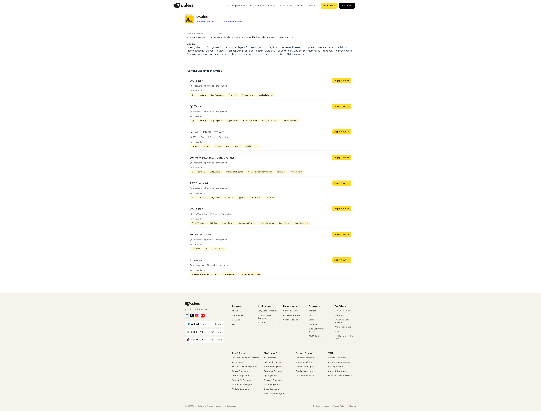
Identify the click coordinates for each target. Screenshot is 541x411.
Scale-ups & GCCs (266, 322)
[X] (192, 316)
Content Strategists (337, 371)
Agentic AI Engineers (242, 380)
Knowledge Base (342, 327)
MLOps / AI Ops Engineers (245, 366)
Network (313, 324)
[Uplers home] (204, 304)
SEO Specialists (335, 366)
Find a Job (347, 5)
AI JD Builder (315, 336)
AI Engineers (238, 362)
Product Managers (305, 366)
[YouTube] (203, 316)
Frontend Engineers (273, 371)
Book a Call (237, 315)
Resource (284, 5)
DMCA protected (321, 406)
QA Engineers (270, 375)
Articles (312, 311)
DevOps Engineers (273, 380)
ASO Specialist (199, 183)
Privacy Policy (338, 406)
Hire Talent (329, 5)
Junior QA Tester (201, 234)
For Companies (234, 5)
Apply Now (340, 80)
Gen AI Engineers (240, 371)
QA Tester (196, 80)
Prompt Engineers (240, 375)
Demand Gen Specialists (340, 375)
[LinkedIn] (187, 316)
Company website (205, 21)
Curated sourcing (291, 311)
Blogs (311, 315)
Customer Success (305, 375)
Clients (312, 320)
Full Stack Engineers (273, 362)
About (271, 5)
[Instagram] (197, 316)
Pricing (299, 5)
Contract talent (290, 320)
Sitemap (352, 406)
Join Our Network (342, 311)
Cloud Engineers (272, 384)
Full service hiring (291, 315)
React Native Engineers (275, 393)
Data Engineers (271, 389)
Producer (196, 260)
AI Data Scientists (240, 389)
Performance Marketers (339, 362)
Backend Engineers (273, 366)
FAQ (336, 331)
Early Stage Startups (267, 311)
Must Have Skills (197, 91)
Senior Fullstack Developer (207, 132)
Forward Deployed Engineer (245, 358)
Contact (311, 5)
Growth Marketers (337, 358)
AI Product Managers (242, 384)
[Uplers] (183, 5)
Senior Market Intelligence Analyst (213, 157)
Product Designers (305, 358)
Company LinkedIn (232, 21)
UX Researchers (304, 362)
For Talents (255, 5)
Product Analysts (304, 371)
